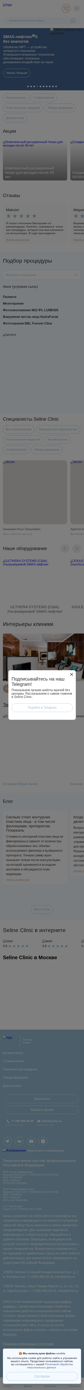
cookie (60, 1353)
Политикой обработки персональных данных (50, 1366)
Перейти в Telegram (42, 707)
